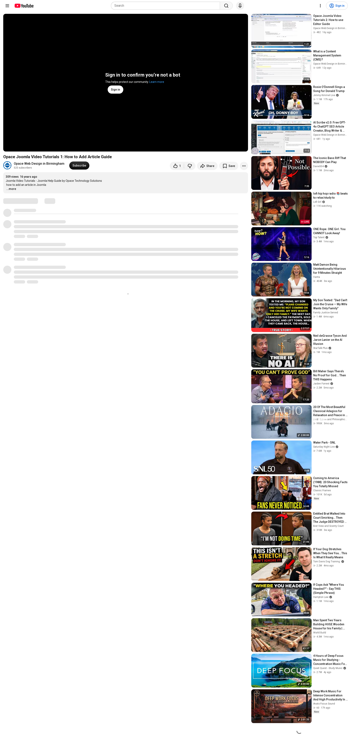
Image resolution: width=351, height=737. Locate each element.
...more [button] (11, 188)
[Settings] (320, 5)
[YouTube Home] (23, 5)
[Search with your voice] (240, 6)
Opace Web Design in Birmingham (39, 164)
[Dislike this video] (189, 166)
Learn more (156, 81)
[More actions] (244, 166)
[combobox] (166, 5)
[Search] (226, 6)
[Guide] (7, 5)
